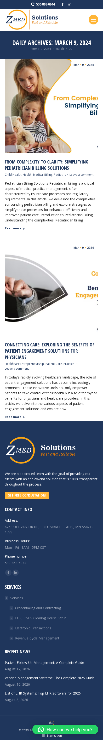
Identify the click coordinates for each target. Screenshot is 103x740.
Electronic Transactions (33, 628)
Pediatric (60, 175)
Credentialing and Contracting (38, 608)
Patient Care (54, 364)
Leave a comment (81, 175)
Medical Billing (42, 175)
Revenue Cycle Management (37, 638)
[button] (65, 729)
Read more (13, 228)
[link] (41, 466)
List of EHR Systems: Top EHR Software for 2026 (43, 693)
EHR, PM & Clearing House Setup (41, 618)
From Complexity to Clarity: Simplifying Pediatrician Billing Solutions (46, 164)
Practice (68, 364)
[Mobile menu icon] (93, 19)
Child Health (13, 175)
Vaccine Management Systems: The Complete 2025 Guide (50, 678)
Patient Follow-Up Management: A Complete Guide (44, 662)
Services (16, 598)
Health (27, 175)
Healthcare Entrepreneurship (24, 364)
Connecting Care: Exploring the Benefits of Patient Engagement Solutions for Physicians (49, 350)
